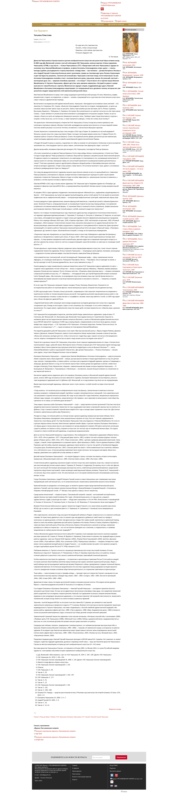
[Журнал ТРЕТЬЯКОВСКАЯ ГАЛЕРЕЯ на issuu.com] (126, 778)
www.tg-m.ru (54, 772)
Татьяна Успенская (46, 777)
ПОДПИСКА (99, 24)
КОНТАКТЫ (132, 24)
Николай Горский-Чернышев (99, 717)
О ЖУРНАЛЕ (46, 24)
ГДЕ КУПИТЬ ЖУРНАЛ (116, 24)
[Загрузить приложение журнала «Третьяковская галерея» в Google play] (55, 739)
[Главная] (46, 1)
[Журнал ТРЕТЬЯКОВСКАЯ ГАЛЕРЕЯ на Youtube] (102, 10)
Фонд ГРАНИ (113, 765)
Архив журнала (76, 771)
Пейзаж (53, 717)
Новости (74, 779)
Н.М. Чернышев (61, 717)
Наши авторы (76, 774)
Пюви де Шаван (45, 717)
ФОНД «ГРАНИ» (84, 24)
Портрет (36, 717)
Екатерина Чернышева (74, 717)
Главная (74, 765)
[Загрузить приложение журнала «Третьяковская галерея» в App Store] (55, 733)
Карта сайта (38, 780)
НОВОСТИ (71, 24)
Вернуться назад (115, 709)
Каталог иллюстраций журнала (81, 776)
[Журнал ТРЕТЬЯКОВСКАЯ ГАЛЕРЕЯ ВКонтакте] (111, 5)
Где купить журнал (115, 771)
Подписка (113, 768)
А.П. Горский (86, 717)
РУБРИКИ (59, 24)
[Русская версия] (107, 21)
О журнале (75, 768)
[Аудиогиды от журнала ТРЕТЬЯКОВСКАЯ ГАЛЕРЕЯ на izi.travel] (111, 18)
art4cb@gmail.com (45, 775)
